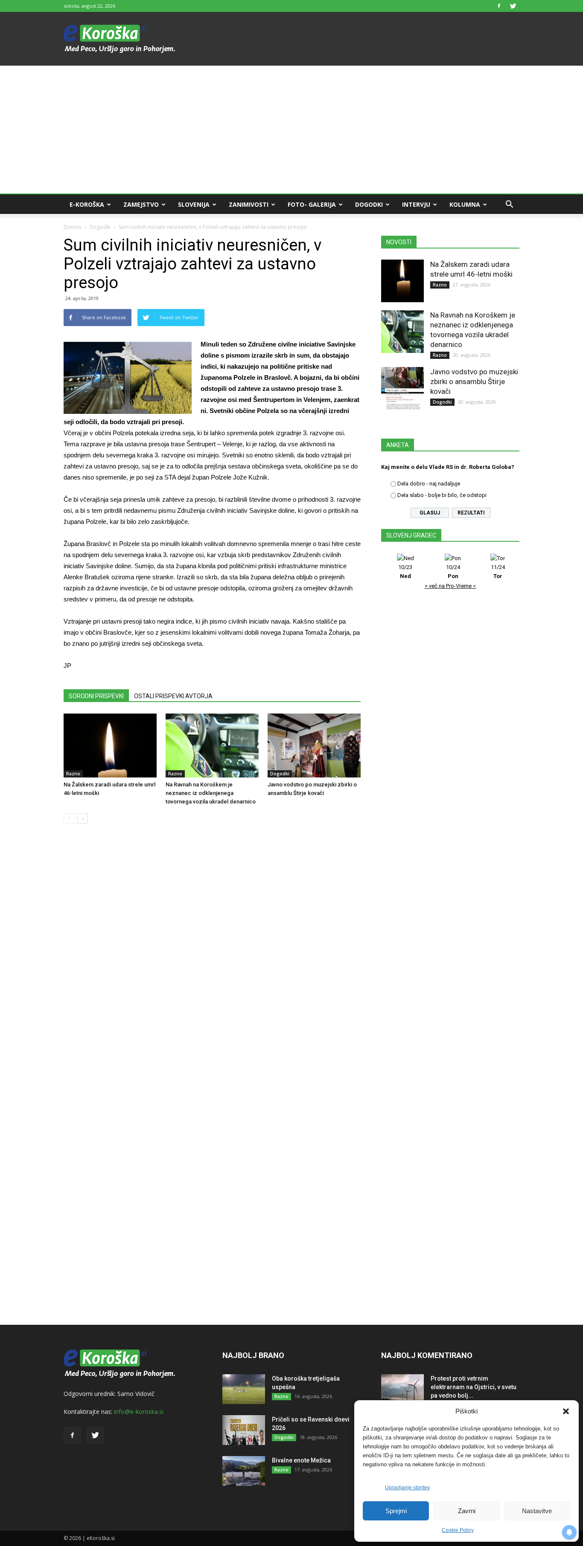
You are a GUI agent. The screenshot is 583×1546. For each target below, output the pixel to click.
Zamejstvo (141, 204)
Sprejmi (396, 1510)
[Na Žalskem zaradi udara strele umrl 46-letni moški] (110, 745)
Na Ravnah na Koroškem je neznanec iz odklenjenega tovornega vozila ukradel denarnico (211, 793)
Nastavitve (537, 1510)
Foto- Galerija (312, 204)
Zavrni (466, 1510)
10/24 (453, 571)
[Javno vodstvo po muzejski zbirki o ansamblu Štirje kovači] (314, 745)
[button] (566, 1411)
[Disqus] (212, 959)
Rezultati (471, 513)
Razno (73, 774)
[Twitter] (513, 6)
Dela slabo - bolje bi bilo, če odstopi (442, 495)
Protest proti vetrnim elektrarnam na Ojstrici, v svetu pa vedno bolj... (473, 1387)
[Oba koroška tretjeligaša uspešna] (243, 1389)
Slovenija (194, 204)
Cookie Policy (458, 1530)
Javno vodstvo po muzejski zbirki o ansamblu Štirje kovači (474, 381)
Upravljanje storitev (407, 1488)
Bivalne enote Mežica (301, 1460)
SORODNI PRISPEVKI (96, 696)
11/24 (498, 571)
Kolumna (464, 204)
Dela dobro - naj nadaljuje (428, 483)
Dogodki (369, 204)
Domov (73, 227)
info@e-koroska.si (138, 1411)
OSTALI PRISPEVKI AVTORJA (173, 696)
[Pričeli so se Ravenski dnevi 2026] (243, 1430)
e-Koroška (87, 204)
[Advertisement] (291, 129)
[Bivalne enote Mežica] (243, 1471)
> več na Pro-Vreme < (450, 586)
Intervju (416, 204)
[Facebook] (499, 6)
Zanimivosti (248, 204)
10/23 (405, 571)
